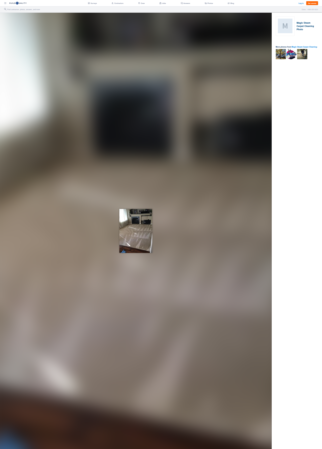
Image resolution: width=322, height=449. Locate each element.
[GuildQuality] (18, 3)
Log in (301, 3)
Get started (312, 3)
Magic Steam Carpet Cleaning (304, 47)
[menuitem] (92, 3)
